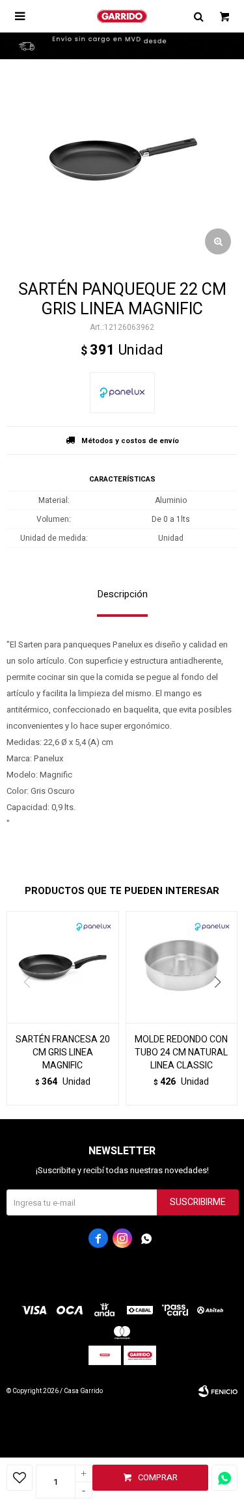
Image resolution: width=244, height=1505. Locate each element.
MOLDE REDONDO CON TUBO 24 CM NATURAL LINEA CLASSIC (181, 1052)
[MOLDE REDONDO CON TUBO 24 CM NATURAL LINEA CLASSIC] (182, 967)
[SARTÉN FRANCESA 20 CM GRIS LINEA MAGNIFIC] (63, 967)
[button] (222, 1008)
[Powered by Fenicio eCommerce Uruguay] (217, 1391)
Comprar (158, 1477)
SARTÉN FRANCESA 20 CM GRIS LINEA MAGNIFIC (63, 1052)
